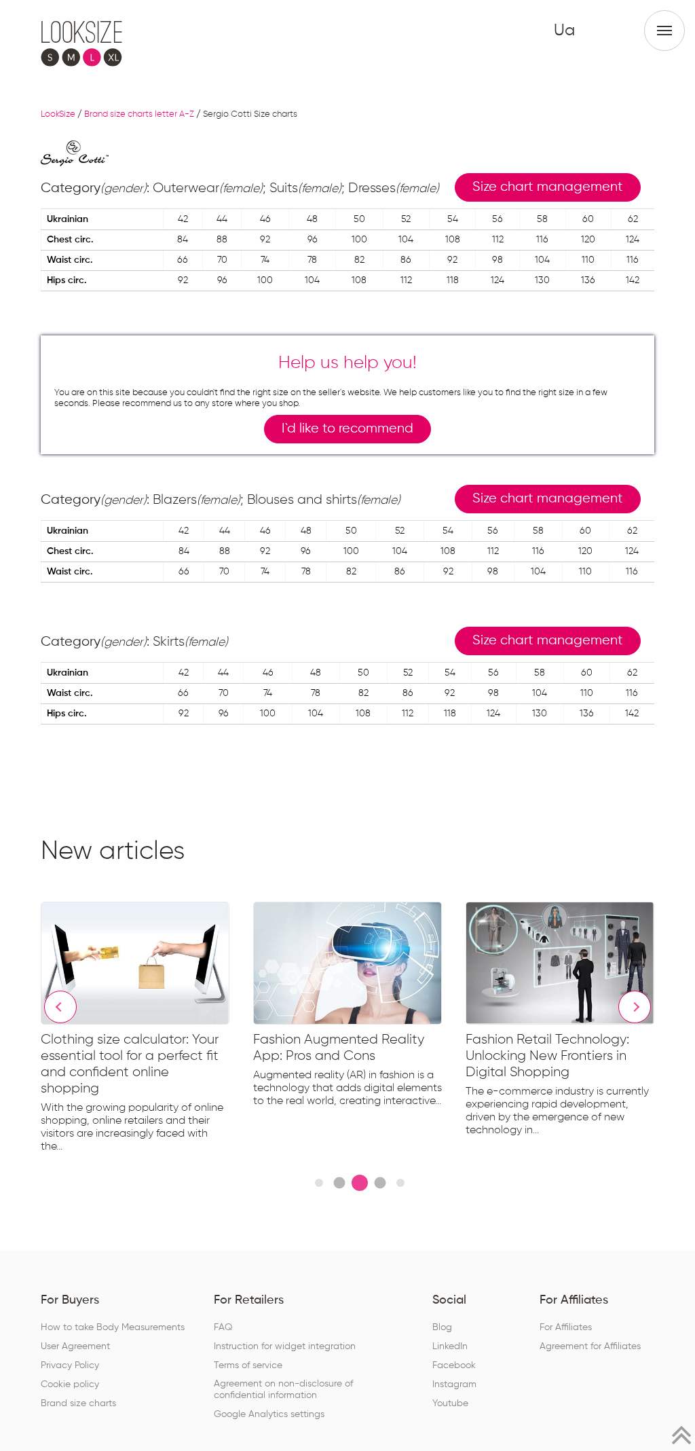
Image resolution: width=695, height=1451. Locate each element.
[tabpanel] (147, 1030)
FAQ (223, 1327)
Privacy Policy (70, 1365)
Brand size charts (78, 1403)
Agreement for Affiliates (590, 1346)
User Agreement (75, 1346)
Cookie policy (70, 1384)
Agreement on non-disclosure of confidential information (283, 1389)
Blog (442, 1327)
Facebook (454, 1365)
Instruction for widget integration (285, 1346)
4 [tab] (380, 1182)
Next (634, 1007)
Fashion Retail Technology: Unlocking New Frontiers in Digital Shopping (547, 1056)
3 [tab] (360, 1183)
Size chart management (547, 187)
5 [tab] (400, 1183)
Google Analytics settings (269, 1414)
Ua (564, 30)
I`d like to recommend (347, 429)
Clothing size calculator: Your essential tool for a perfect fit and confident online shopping (130, 1064)
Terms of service (248, 1365)
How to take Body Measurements (113, 1327)
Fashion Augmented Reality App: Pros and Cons (338, 1048)
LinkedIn (450, 1346)
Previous (60, 1007)
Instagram (454, 1384)
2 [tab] (339, 1182)
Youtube (450, 1403)
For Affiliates (566, 1327)
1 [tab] (319, 1183)
